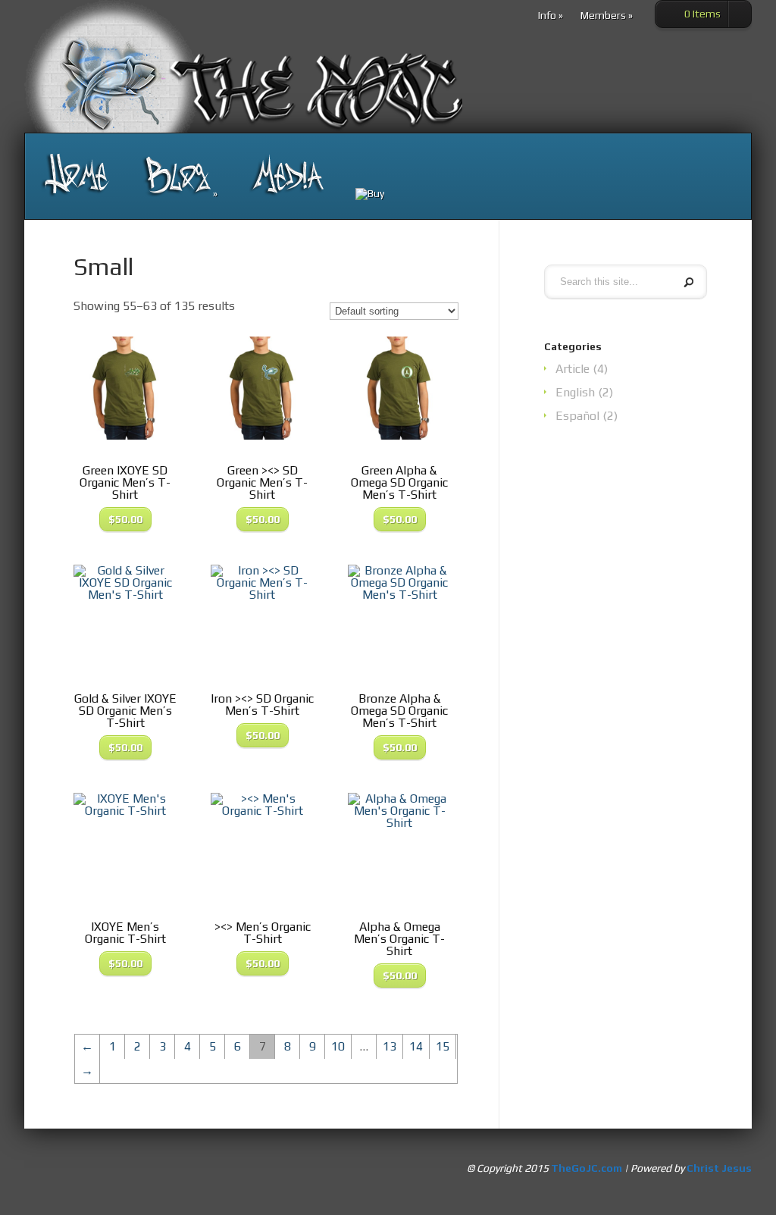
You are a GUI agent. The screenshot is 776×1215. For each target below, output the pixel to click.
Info (550, 15)
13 (389, 1046)
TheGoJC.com (586, 1168)
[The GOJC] (75, 176)
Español (577, 416)
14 (416, 1046)
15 (442, 1046)
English (575, 392)
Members (606, 15)
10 (338, 1046)
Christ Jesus (719, 1168)
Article (572, 369)
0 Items (702, 14)
